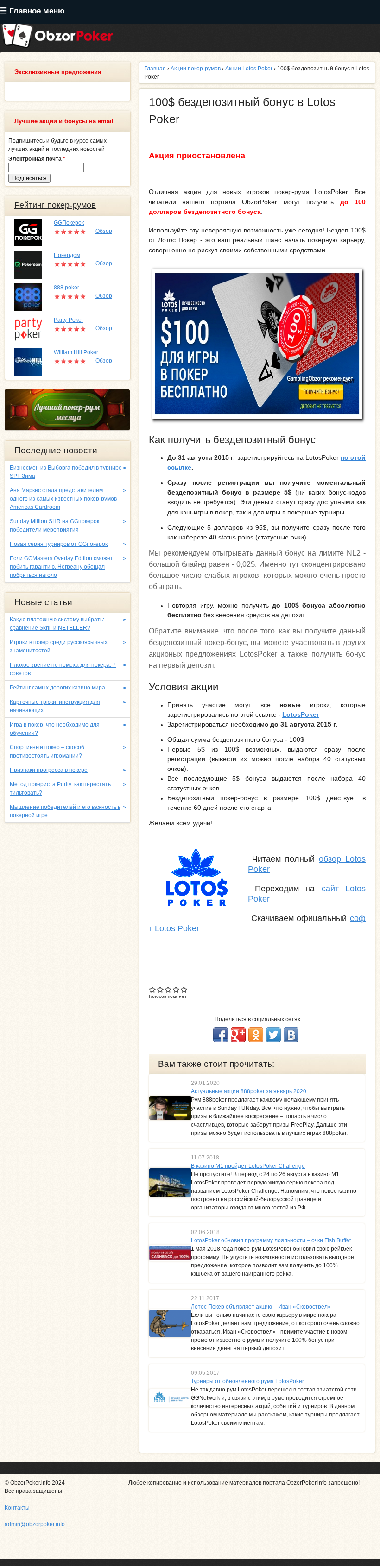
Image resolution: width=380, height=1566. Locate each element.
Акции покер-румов (196, 68)
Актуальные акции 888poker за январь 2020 (248, 1091)
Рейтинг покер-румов (55, 205)
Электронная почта (36, 159)
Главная (155, 68)
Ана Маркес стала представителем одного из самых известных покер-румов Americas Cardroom (63, 498)
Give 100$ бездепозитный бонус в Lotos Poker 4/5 (176, 989)
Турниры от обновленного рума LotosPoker (247, 1381)
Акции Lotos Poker (248, 68)
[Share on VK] (291, 1034)
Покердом (67, 255)
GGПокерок (69, 222)
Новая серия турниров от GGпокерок (59, 544)
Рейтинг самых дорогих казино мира (57, 687)
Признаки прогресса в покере (49, 770)
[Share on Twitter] (273, 1034)
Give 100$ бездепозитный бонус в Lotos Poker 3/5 (168, 989)
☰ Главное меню (32, 10)
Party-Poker (68, 320)
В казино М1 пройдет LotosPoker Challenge (248, 1166)
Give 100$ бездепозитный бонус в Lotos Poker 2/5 (161, 989)
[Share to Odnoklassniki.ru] (255, 1034)
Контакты (17, 1507)
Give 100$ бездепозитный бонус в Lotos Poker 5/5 (184, 989)
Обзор (103, 231)
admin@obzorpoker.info (35, 1524)
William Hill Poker (76, 352)
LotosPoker (300, 714)
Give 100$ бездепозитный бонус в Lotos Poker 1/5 (153, 989)
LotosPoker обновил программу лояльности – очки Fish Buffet (271, 1240)
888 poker (66, 287)
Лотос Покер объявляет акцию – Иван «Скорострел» (261, 1306)
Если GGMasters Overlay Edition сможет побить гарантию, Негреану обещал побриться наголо (61, 566)
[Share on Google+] (238, 1034)
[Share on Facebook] (220, 1034)
